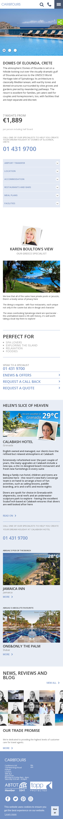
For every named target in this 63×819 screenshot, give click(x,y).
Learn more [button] (11, 814)
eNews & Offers (17, 375)
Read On (8, 515)
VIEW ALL (51, 682)
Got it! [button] (55, 811)
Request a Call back (22, 381)
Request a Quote (18, 388)
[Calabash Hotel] (31, 435)
